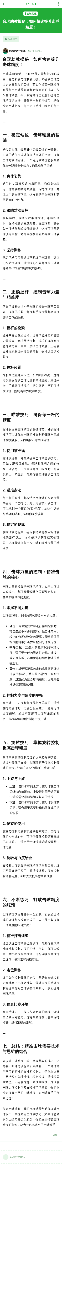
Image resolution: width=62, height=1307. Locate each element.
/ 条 (30, 4)
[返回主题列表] (3, 4)
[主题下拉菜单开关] (58, 4)
